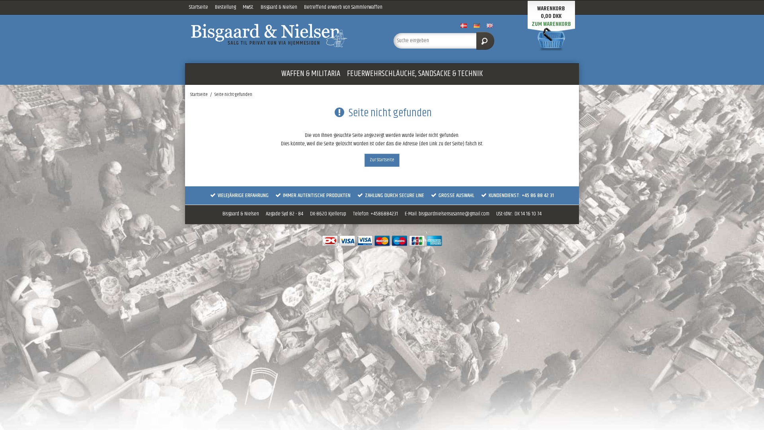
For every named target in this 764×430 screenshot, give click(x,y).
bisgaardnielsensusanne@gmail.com (454, 213)
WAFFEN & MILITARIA (310, 73)
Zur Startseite (382, 160)
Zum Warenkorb (551, 24)
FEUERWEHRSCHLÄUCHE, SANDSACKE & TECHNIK (415, 73)
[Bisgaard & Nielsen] (283, 35)
